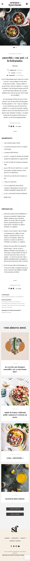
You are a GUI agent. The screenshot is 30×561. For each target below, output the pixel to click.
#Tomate (9, 312)
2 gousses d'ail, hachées (11, 152)
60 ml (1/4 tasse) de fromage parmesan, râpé (16, 163)
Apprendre (15, 363)
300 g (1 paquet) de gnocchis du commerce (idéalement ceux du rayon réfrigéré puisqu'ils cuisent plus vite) (15, 188)
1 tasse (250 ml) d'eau (10, 182)
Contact (22, 538)
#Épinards (15, 65)
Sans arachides (21, 305)
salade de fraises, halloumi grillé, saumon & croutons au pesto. (15, 414)
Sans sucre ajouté (12, 305)
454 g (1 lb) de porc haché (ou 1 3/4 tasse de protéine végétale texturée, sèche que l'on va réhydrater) (16, 170)
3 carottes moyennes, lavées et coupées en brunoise (15, 148)
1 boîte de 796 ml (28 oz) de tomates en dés (15, 177)
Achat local (15, 408)
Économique (13, 303)
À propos (7, 538)
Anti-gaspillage (6, 303)
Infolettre (15, 538)
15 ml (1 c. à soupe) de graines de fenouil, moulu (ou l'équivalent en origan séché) (16, 157)
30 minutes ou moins (15, 53)
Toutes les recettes (15, 508)
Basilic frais (7, 197)
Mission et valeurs (15, 540)
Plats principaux (20, 296)
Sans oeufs (9, 307)
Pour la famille (20, 303)
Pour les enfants (16, 301)
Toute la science (15, 514)
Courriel (19, 126)
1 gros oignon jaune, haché (12, 143)
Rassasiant (4, 305)
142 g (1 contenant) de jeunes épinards (15, 193)
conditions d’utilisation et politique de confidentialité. (15, 555)
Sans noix (4, 307)
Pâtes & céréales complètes (8, 296)
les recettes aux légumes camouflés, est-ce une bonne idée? (15, 369)
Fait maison (15, 495)
